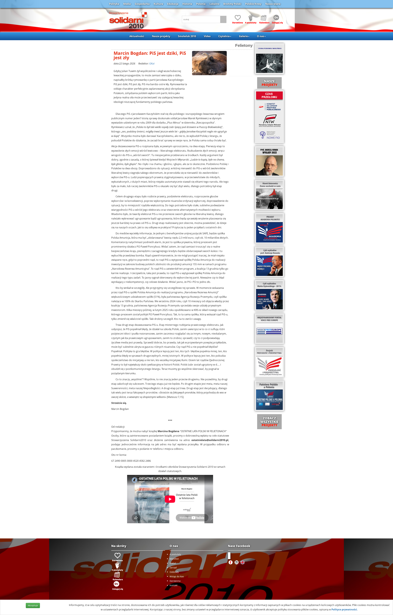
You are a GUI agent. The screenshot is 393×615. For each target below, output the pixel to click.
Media (127, 4)
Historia (187, 4)
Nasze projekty (161, 36)
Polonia (201, 4)
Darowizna (175, 580)
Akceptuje (33, 605)
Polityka (114, 4)
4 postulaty (175, 554)
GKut (151, 63)
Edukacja (172, 4)
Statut (173, 563)
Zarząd (173, 567)
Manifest (174, 558)
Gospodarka (142, 4)
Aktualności (136, 36)
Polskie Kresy (253, 4)
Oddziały (174, 572)
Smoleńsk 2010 (187, 36)
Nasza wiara (272, 4)
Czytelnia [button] (224, 36)
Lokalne (214, 4)
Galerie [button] (243, 36)
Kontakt (173, 585)
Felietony (244, 45)
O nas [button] (260, 36)
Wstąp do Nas (177, 576)
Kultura (158, 4)
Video (207, 36)
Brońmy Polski (232, 4)
